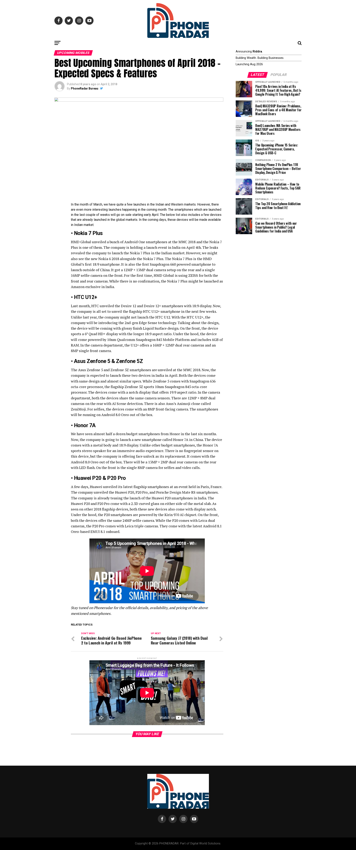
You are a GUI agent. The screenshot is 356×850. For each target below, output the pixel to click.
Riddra (257, 51)
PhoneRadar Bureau (84, 88)
